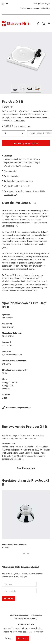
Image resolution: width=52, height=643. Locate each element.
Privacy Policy (36, 615)
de (7, 4)
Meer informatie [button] (37, 631)
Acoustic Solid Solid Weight (14, 544)
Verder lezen (19, 120)
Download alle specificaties (18, 407)
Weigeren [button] (9, 638)
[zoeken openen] (38, 24)
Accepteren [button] (23, 638)
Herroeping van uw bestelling (26, 618)
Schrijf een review (26, 468)
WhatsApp (46, 8)
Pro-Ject (21, 186)
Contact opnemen (27, 8)
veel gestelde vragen (42, 3)
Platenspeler (8, 106)
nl (2, 4)
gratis (19, 181)
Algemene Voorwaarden (19, 615)
